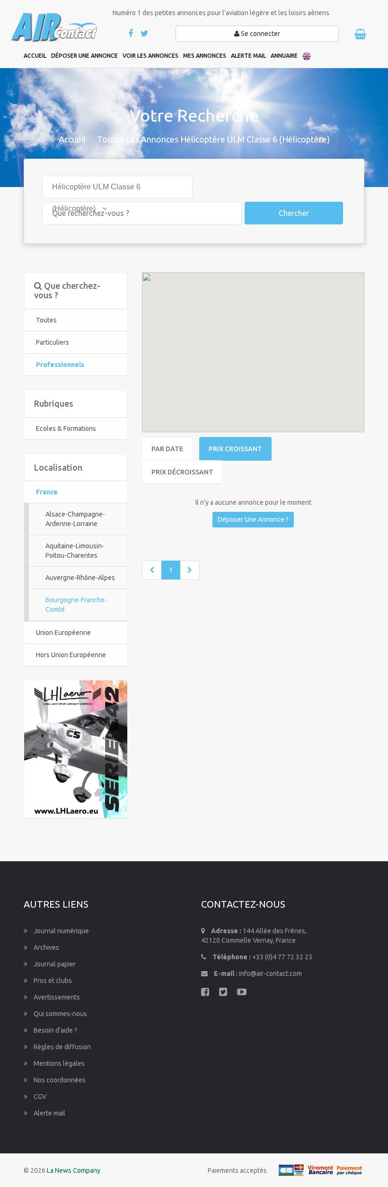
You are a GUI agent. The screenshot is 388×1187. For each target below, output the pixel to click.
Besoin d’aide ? (54, 1030)
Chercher (294, 213)
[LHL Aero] (75, 748)
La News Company (73, 1170)
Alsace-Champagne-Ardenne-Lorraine (75, 518)
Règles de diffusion (61, 1047)
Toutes (46, 320)
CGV (39, 1096)
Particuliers (52, 342)
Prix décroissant (182, 472)
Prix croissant (235, 449)
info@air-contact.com (270, 973)
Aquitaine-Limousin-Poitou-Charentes (74, 550)
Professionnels (60, 364)
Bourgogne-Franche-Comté (76, 604)
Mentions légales (58, 1063)
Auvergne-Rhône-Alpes (80, 577)
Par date (167, 449)
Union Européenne (63, 632)
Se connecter (259, 33)
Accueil (72, 139)
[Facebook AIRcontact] (131, 34)
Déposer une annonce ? (253, 519)
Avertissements (56, 997)
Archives (45, 947)
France (47, 492)
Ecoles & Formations (66, 428)
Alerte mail (48, 1113)
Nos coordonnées (59, 1080)
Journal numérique (60, 931)
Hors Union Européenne (71, 655)
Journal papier (54, 964)
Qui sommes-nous (59, 1013)
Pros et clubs (52, 980)
